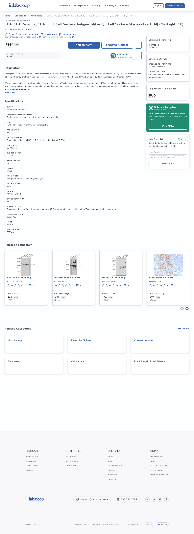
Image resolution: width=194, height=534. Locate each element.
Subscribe (168, 163)
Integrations (72, 461)
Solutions (71, 456)
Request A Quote (117, 45)
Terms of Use (80, 525)
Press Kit (112, 479)
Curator (29, 470)
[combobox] (149, 524)
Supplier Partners (116, 466)
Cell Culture (77, 361)
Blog (110, 461)
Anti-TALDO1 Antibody (67, 277)
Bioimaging (14, 361)
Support (124, 5)
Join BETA (168, 126)
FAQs (152, 461)
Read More (10, 93)
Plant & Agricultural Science (149, 361)
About (111, 456)
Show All (183, 329)
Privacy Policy (153, 157)
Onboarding (72, 466)
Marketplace (31, 456)
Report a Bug (156, 470)
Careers (111, 470)
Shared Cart (31, 461)
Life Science (20, 16)
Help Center (156, 456)
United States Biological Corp (19, 30)
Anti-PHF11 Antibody (113, 277)
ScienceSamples (33, 466)
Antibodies (36, 16)
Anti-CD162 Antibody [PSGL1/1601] (161, 277)
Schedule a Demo (158, 466)
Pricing (96, 5)
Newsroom (113, 475)
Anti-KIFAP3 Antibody (19, 277)
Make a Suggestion (159, 475)
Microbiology (15, 340)
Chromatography (143, 340)
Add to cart (84, 45)
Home (7, 16)
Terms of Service (165, 157)
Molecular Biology (81, 340)
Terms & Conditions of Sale (105, 525)
